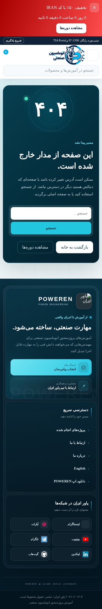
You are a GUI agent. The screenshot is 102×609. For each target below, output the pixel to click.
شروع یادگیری (13, 40)
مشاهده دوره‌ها (71, 28)
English (79, 468)
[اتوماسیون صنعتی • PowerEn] (57, 55)
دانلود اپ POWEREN (69, 481)
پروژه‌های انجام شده (70, 430)
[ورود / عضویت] (21, 55)
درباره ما (79, 455)
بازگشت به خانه (74, 247)
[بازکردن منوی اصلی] (93, 55)
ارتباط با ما (77, 443)
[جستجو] (9, 71)
